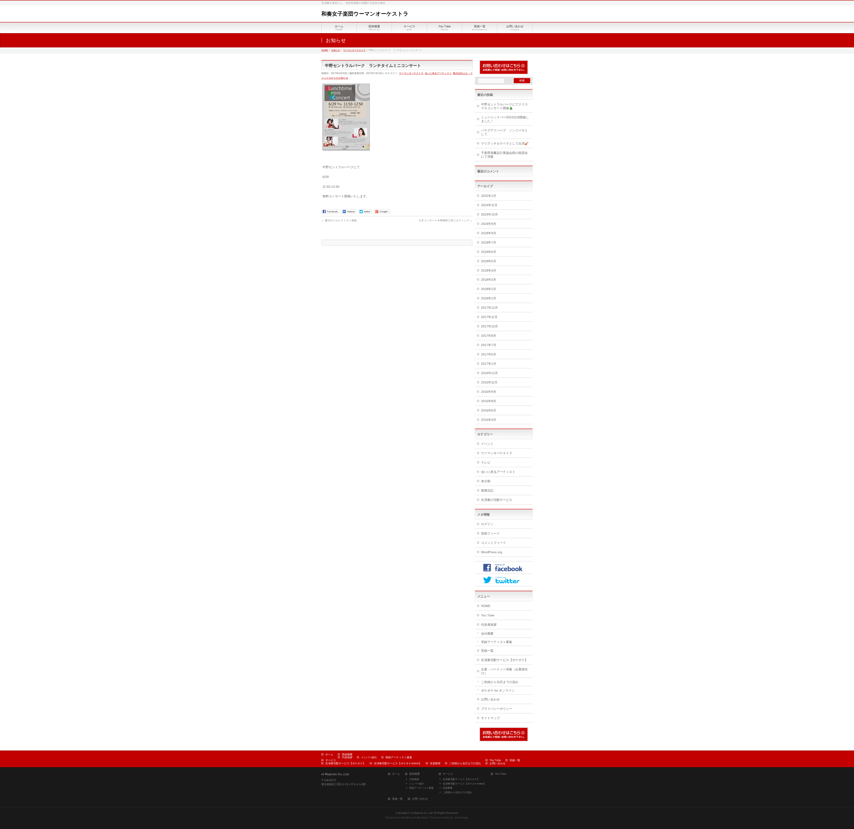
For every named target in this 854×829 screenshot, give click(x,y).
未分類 (485, 481)
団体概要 (347, 754)
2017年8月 (488, 335)
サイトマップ (490, 718)
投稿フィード (490, 533)
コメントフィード (493, 543)
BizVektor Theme (427, 817)
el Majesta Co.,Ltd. (422, 813)
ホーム (329, 754)
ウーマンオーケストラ (411, 73)
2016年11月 (489, 382)
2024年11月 (489, 205)
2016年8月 (488, 401)
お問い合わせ (490, 699)
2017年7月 (488, 345)
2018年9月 (488, 233)
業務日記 (487, 490)
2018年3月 (488, 279)
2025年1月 (488, 196)
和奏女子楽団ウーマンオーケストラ (365, 14)
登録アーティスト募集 (496, 642)
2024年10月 (489, 214)
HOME (485, 606)
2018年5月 (488, 261)
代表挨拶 (347, 757)
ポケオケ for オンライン (498, 690)
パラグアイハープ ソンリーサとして (504, 132)
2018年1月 (488, 298)
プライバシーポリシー (496, 708)
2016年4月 (488, 420)
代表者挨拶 (489, 624)
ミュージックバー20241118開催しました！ (505, 119)
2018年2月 (488, 289)
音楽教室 (435, 763)
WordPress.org (491, 552)
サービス (330, 760)
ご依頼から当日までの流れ (499, 682)
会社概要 (487, 633)
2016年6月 (488, 410)
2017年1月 (488, 363)
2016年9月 (488, 391)
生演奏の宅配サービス (496, 500)
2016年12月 (489, 373)
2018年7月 (488, 242)
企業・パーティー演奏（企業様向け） (504, 671)
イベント (487, 444)
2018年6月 (488, 252)
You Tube (487, 615)
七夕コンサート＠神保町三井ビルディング (446, 220)
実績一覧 (487, 650)
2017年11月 (489, 317)
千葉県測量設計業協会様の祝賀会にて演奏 (504, 154)
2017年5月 (488, 354)
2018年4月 (488, 270)
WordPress (407, 817)
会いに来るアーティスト (438, 73)
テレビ (485, 462)
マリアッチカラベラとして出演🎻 (504, 143)
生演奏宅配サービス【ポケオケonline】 (397, 763)
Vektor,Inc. (448, 817)
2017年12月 (489, 307)
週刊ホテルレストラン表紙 (339, 220)
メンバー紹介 (369, 757)
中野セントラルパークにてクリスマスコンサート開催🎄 (504, 106)
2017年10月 (489, 326)
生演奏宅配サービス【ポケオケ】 (504, 660)
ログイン (487, 524)
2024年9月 (488, 224)
